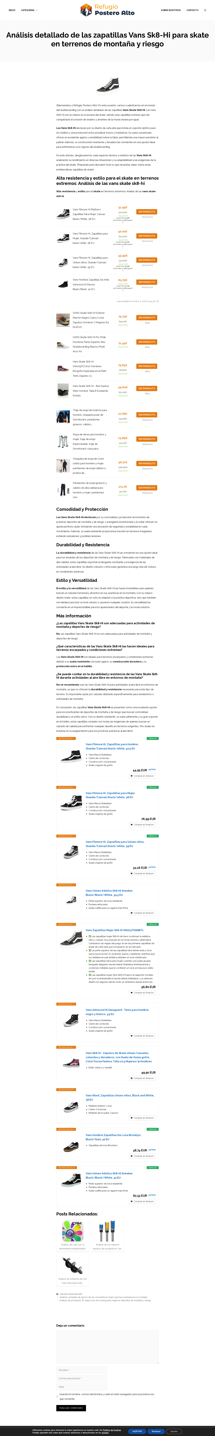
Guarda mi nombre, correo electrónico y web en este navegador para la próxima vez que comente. (107, 1396)
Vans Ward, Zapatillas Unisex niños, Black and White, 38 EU (120, 1097)
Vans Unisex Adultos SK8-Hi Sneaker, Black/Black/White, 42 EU (109, 1175)
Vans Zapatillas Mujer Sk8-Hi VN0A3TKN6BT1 (114, 930)
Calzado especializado (71, 1294)
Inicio (12, 10)
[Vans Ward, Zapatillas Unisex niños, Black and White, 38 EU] (71, 1105)
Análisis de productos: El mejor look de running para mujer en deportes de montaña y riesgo (105, 1300)
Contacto (192, 10)
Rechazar (156, 1431)
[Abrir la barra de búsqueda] (205, 10)
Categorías (27, 10)
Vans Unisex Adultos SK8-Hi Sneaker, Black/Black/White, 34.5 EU (109, 892)
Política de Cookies (112, 1430)
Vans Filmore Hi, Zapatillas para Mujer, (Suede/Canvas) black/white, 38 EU (90, 238)
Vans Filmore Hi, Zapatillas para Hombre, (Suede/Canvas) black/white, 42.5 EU (112, 746)
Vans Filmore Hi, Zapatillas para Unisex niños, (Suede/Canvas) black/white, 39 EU (90, 262)
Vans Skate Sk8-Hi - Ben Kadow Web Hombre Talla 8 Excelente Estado (91, 391)
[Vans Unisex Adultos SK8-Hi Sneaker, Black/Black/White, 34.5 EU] (71, 900)
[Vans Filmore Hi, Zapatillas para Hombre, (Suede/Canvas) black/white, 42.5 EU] (71, 754)
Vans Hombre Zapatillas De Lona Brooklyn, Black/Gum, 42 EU (113, 1137)
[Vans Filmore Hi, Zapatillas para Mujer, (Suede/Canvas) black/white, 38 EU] (71, 803)
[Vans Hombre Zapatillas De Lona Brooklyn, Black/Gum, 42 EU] (71, 1144)
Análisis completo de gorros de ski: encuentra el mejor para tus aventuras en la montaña (103, 1297)
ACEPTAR (137, 1431)
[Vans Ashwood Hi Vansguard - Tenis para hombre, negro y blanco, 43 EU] (71, 1019)
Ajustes (174, 1431)
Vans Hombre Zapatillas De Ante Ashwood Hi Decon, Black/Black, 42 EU (91, 284)
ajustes (105, 1432)
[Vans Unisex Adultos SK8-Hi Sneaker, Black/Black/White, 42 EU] (71, 1180)
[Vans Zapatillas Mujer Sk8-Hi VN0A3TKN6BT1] (71, 940)
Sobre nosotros (171, 10)
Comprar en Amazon (144, 776)
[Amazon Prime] (152, 770)
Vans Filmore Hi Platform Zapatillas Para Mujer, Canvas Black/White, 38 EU (89, 214)
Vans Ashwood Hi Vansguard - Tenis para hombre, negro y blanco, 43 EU (117, 1012)
